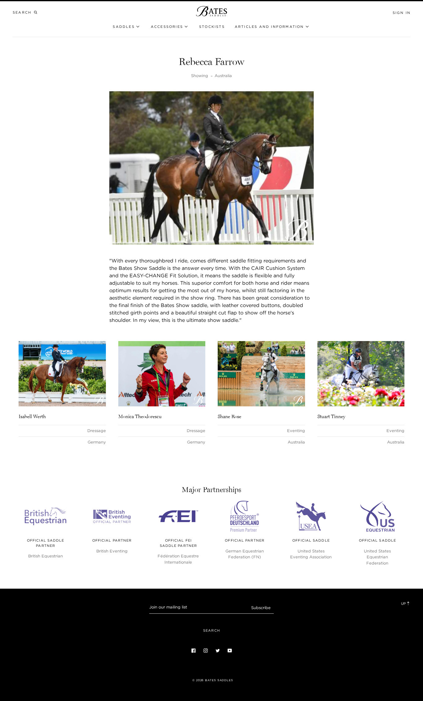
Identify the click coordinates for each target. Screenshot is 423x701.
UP (404, 603)
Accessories (167, 26)
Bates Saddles (219, 680)
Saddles (123, 26)
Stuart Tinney (331, 416)
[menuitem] (212, 27)
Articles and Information (269, 26)
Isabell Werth (32, 416)
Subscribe (261, 607)
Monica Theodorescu (140, 416)
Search (211, 630)
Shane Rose (229, 416)
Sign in (402, 13)
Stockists (212, 26)
